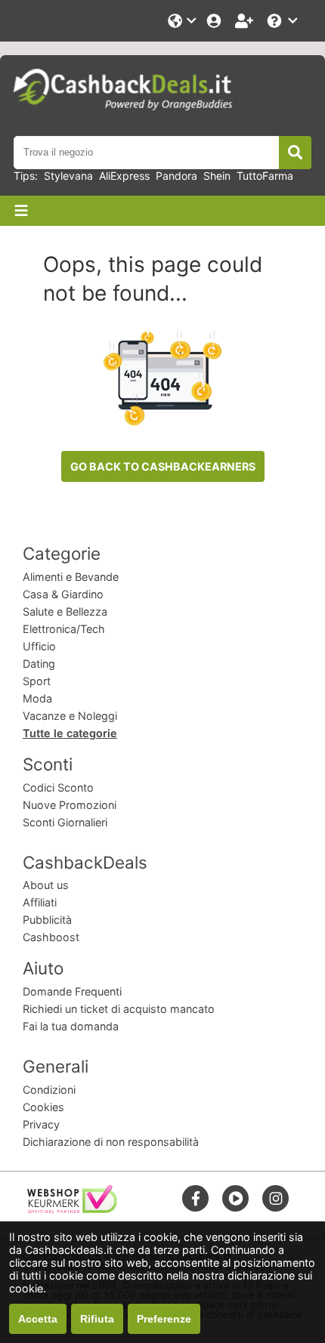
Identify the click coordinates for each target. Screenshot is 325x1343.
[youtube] (236, 1198)
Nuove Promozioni (69, 804)
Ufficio (39, 646)
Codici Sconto (58, 787)
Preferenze (164, 1319)
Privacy (41, 1124)
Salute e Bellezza (65, 611)
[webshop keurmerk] (72, 1209)
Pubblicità (47, 919)
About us (46, 884)
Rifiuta (97, 1319)
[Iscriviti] (245, 21)
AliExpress (124, 175)
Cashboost (51, 937)
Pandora (176, 175)
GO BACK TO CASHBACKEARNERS (162, 466)
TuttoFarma (265, 175)
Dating (39, 663)
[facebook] (196, 1198)
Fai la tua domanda (71, 1026)
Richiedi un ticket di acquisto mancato (119, 1008)
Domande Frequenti (72, 991)
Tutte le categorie (70, 733)
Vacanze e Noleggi (70, 715)
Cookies (43, 1107)
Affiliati (40, 902)
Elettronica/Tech (64, 628)
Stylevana (68, 175)
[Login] (215, 20)
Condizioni (49, 1089)
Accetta (37, 1319)
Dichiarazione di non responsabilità (111, 1141)
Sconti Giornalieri (65, 822)
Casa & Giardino (63, 594)
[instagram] (276, 1198)
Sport (37, 681)
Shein (217, 175)
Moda (37, 698)
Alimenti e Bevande (71, 576)
